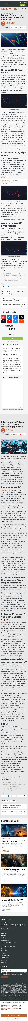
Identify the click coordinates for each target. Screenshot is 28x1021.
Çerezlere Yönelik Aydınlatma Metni (9, 942)
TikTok (21, 317)
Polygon (4, 622)
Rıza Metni (9, 974)
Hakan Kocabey (5, 850)
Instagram (4, 317)
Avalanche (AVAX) (7, 291)
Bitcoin (18, 75)
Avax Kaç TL (3, 962)
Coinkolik (9, 429)
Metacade (4, 490)
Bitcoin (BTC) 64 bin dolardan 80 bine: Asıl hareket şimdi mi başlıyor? (12, 182)
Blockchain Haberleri (7, 420)
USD (15, 335)
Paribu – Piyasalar (5, 948)
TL (12, 335)
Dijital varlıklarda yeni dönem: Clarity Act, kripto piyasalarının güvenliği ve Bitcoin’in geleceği (12, 360)
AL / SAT (22, 5)
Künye (2, 937)
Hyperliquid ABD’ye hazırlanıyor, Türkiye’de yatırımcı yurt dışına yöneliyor (12, 370)
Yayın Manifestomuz (5, 938)
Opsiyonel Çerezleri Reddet (14, 1018)
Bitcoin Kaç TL (4, 959)
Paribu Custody (4, 950)
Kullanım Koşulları (5, 940)
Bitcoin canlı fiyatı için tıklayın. (11, 149)
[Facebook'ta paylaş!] (14, 287)
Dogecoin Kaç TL (5, 960)
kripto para (20, 503)
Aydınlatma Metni (12, 973)
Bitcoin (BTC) (19, 291)
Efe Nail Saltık (11, 22)
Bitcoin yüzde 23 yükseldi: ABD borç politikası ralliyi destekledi (12, 365)
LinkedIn (9, 317)
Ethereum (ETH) (7, 294)
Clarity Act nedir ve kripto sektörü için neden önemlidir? (12, 355)
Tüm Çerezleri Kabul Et (14, 1015)
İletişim (2, 944)
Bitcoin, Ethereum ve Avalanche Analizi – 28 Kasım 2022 (13, 812)
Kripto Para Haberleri (7, 13)
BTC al (12, 338)
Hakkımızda (3, 935)
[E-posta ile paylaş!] (24, 287)
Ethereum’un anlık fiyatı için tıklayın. (13, 219)
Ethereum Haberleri (5, 955)
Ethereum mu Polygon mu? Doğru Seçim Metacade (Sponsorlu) (13, 299)
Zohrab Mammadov (6, 880)
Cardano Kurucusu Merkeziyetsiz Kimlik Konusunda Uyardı (12, 806)
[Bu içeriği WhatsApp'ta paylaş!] (19, 287)
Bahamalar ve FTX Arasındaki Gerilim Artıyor (14, 305)
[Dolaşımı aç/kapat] (25, 9)
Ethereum (4, 585)
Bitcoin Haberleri (4, 953)
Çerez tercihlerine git (14, 1012)
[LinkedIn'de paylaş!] (8, 287)
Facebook (15, 317)
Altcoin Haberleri (4, 957)
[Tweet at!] (3, 287)
